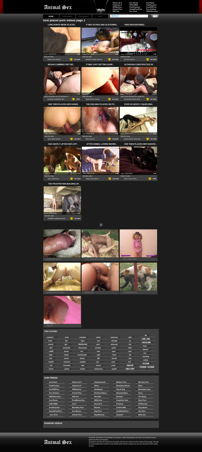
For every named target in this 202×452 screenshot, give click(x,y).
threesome (83, 348)
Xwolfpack (97, 389)
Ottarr (95, 386)
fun (68, 341)
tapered (99, 59)
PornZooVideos (99, 393)
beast (68, 358)
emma (147, 360)
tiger (84, 341)
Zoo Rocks (133, 3)
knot (52, 341)
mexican (68, 362)
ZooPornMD (119, 407)
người (115, 369)
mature (147, 349)
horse (126, 179)
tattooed (115, 344)
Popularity (84, 16)
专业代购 (147, 363)
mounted (68, 348)
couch (52, 344)
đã (131, 355)
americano (99, 369)
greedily (88, 59)
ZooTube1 (150, 3)
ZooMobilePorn (121, 411)
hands (53, 139)
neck (53, 59)
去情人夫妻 (147, 339)
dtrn (52, 348)
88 (147, 335)
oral (100, 341)
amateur (52, 337)
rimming (147, 356)
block (138, 99)
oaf (52, 365)
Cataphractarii (98, 382)
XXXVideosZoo (152, 11)
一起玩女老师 (147, 342)
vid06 (52, 351)
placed (58, 59)
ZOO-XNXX (133, 5)
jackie (68, 369)
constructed (127, 99)
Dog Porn (96, 411)
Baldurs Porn (120, 382)
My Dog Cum (142, 382)
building (57, 218)
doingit (115, 341)
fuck (128, 59)
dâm (131, 348)
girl (68, 344)
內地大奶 (131, 365)
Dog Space (141, 407)
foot (57, 179)
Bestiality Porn (76, 407)
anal (99, 344)
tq (131, 341)
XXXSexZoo (117, 7)
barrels (97, 99)
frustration (51, 218)
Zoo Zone (133, 11)
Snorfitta (96, 396)
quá (131, 351)
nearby (53, 179)
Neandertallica (120, 393)
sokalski (84, 337)
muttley (84, 362)
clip (84, 365)
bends (115, 358)
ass (147, 353)
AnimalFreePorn (135, 9)
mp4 (100, 355)
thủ (131, 344)
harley (84, 369)
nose (129, 179)
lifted (87, 139)
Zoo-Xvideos (151, 9)
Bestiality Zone (142, 389)
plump (126, 139)
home (68, 351)
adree (99, 337)
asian (115, 348)
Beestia (95, 407)
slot (125, 59)
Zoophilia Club (120, 400)
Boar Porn (140, 400)
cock (115, 365)
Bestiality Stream (121, 386)
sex (99, 362)
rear (93, 139)
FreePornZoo (151, 5)
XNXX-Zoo (96, 400)
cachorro (115, 337)
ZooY (72, 404)
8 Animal (118, 404)
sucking (93, 59)
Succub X (96, 404)
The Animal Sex (58, 7)
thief (115, 355)
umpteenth (57, 99)
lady (52, 355)
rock (49, 179)
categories (67, 16)
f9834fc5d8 (84, 344)
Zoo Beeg (140, 396)
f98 (99, 358)
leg (90, 139)
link (131, 358)
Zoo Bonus (75, 411)
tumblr (52, 362)
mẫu (131, 337)
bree (68, 337)
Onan (139, 393)
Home (51, 16)
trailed (49, 59)
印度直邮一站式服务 (147, 368)
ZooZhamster (134, 7)
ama (100, 351)
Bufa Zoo (140, 415)
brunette (68, 365)
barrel (88, 179)
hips (49, 139)
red (52, 358)
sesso (99, 365)
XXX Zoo (116, 11)
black (68, 355)
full (131, 362)
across (134, 179)
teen (115, 351)
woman (99, 348)
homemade (84, 355)
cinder (134, 99)
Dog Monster (98, 415)
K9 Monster (141, 404)
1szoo (52, 369)
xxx (84, 351)
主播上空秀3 (131, 369)
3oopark (118, 415)
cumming (50, 99)
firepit (87, 99)
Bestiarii (118, 396)
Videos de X (117, 3)
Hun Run (140, 411)
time (62, 99)
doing (84, 358)
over (91, 179)
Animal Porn (117, 9)
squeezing (137, 139)
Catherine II (117, 5)
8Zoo (138, 386)
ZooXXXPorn (151, 7)
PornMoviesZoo (77, 400)
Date (100, 16)
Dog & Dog (119, 389)
